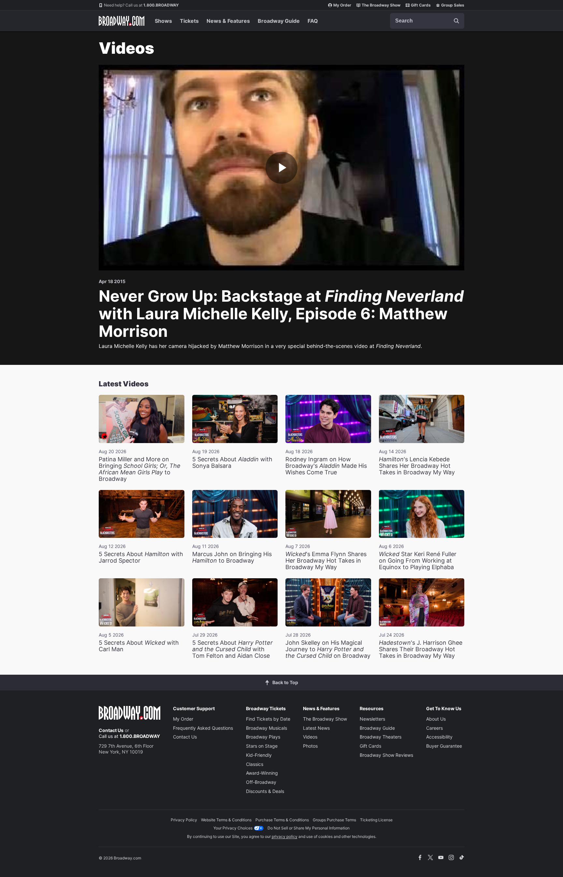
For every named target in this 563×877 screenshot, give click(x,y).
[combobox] (427, 21)
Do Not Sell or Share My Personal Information (308, 828)
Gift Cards (421, 5)
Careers (434, 728)
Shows (163, 20)
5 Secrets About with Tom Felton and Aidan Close (232, 649)
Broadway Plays (263, 737)
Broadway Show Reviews (386, 755)
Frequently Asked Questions (203, 728)
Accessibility (439, 737)
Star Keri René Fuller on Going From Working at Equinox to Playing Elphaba (417, 560)
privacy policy (284, 836)
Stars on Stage (262, 746)
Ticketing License (376, 819)
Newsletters (372, 719)
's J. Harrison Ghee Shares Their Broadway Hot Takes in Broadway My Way (420, 649)
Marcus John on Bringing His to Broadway (232, 557)
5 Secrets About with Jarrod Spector (141, 557)
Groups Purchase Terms (334, 819)
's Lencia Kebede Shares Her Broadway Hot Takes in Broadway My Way (417, 466)
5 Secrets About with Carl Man (139, 646)
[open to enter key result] (456, 21)
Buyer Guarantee (444, 746)
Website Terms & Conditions (226, 819)
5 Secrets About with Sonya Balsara (232, 462)
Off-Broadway (261, 782)
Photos (310, 746)
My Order (342, 5)
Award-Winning (262, 773)
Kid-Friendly (259, 755)
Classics (254, 764)
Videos (310, 737)
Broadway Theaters (380, 737)
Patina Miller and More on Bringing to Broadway (139, 469)
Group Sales (452, 5)
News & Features (228, 20)
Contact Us (111, 730)
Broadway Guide (279, 20)
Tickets (189, 20)
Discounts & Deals (265, 791)
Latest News (316, 728)
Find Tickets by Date (268, 719)
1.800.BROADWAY (141, 5)
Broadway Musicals (266, 728)
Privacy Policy (184, 819)
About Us (436, 719)
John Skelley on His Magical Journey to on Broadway (327, 649)
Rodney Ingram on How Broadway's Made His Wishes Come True (326, 466)
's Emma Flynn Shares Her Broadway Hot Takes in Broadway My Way (326, 560)
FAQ (313, 20)
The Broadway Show (381, 5)
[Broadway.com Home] (121, 21)
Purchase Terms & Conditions (282, 819)
